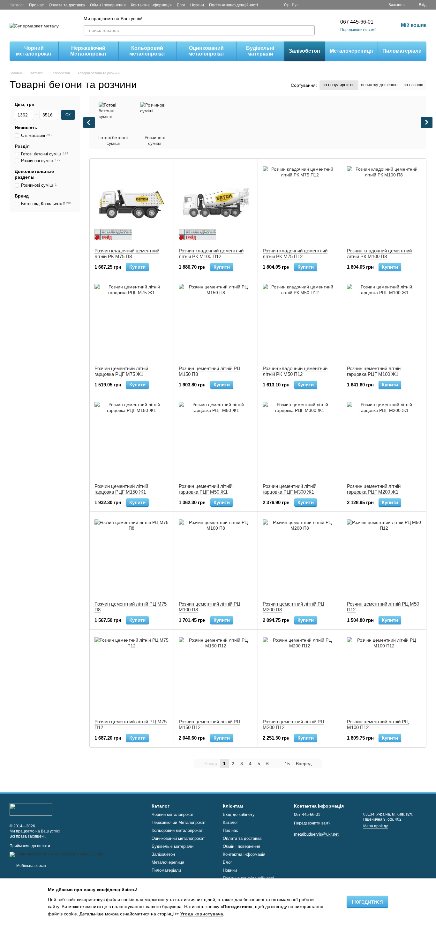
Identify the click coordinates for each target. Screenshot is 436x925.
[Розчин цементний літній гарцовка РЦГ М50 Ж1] (216, 439)
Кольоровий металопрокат (147, 50)
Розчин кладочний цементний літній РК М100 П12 (211, 253)
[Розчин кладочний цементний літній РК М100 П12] (216, 203)
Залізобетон (304, 51)
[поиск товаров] (309, 30)
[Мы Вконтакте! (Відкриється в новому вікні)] (274, 4)
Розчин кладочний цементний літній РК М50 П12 (295, 371)
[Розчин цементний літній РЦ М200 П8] (300, 556)
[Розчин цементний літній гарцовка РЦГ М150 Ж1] (131, 439)
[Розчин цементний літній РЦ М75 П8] (131, 556)
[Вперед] (426, 122)
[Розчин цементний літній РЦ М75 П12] (131, 674)
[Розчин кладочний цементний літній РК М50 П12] (300, 321)
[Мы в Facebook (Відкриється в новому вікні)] (266, 4)
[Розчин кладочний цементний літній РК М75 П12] (300, 203)
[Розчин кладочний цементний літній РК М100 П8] (384, 203)
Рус (295, 5)
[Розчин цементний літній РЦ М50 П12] (384, 556)
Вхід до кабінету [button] (239, 814)
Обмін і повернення (108, 5)
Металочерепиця (351, 51)
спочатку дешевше (379, 84)
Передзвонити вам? (358, 29)
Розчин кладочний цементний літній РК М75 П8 (126, 253)
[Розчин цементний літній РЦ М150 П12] (216, 674)
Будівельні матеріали (260, 50)
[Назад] (89, 122)
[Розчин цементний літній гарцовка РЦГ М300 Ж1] (300, 439)
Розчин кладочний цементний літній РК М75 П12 (295, 253)
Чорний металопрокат (34, 50)
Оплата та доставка (67, 5)
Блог (181, 5)
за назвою (413, 84)
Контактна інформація (151, 5)
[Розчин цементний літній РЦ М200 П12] (300, 674)
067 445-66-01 (356, 22)
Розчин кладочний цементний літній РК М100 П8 (379, 253)
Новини (197, 5)
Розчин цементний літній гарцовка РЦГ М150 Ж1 (121, 489)
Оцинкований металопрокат (206, 50)
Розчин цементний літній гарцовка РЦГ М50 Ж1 (205, 489)
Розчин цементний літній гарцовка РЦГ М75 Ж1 (121, 371)
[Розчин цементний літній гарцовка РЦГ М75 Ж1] (131, 321)
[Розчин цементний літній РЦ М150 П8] (216, 321)
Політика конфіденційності (233, 5)
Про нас (36, 5)
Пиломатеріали (402, 51)
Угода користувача (201, 913)
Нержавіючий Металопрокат (88, 50)
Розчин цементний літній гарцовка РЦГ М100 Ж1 (374, 371)
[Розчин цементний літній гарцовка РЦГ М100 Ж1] (384, 321)
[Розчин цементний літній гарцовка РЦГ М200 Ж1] (384, 439)
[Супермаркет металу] (31, 809)
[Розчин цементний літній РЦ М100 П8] (216, 556)
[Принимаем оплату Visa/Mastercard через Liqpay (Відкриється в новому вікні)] (56, 854)
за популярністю (339, 84)
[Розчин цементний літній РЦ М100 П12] (384, 674)
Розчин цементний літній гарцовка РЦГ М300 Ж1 (289, 489)
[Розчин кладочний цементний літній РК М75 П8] (131, 203)
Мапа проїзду (375, 826)
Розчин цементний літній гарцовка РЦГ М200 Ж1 (374, 489)
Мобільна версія (30, 865)
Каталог (17, 5)
